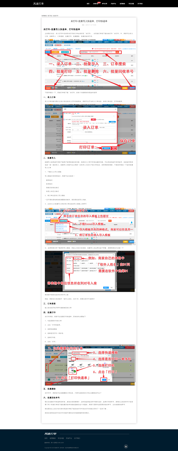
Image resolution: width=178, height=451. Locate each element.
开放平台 (113, 3)
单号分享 (104, 3)
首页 (88, 3)
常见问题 (131, 3)
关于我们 (140, 3)
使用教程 (122, 3)
